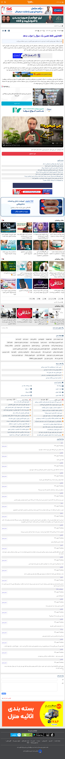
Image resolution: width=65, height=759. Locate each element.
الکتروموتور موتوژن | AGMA (35, 358)
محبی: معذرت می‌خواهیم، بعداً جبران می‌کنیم (51, 367)
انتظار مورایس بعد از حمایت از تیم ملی (52, 370)
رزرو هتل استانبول (36, 346)
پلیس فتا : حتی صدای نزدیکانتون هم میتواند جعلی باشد (50, 170)
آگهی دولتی (8, 741)
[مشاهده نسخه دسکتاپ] (2, 2)
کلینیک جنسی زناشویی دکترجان (20, 349)
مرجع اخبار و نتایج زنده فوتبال (21, 342)
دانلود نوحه (13, 352)
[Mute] (37, 104)
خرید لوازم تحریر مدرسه (17, 355)
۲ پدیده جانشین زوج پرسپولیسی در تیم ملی (51, 375)
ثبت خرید (17, 103)
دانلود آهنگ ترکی (41, 355)
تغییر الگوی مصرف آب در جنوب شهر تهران (52, 416)
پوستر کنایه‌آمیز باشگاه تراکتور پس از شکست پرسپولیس (48, 418)
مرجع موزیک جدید (34, 342)
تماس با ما (33, 741)
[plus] (9, 30)
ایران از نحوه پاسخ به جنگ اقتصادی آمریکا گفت (50, 405)
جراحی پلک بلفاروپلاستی (57, 349)
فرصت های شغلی (25, 741)
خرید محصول (32, 154)
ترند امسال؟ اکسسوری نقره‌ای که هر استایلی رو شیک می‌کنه (49, 172)
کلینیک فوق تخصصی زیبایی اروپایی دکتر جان (39, 349)
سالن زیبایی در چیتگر (36, 352)
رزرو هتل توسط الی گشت (57, 346)
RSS (28, 743)
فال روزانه (28, 392)
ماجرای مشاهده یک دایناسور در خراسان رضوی (18, 429)
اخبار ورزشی (44, 741)
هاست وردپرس (5, 352)
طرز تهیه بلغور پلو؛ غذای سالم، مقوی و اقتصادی (18, 405)
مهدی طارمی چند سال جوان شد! (54, 372)
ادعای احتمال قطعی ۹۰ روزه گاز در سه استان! (19, 435)
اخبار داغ (43, 399)
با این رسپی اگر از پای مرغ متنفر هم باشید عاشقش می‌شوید (48, 402)
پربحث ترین (9, 399)
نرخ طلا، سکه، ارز (26, 386)
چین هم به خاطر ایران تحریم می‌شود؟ (53, 413)
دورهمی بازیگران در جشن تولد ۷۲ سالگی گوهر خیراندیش (16, 416)
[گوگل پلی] (38, 735)
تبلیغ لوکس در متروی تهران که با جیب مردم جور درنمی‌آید (48, 421)
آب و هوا (27, 389)
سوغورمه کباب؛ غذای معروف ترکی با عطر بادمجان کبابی (17, 407)
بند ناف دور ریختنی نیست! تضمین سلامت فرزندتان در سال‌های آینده (47, 178)
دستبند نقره (25, 339)
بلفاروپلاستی (41, 339)
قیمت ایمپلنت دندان (58, 339)
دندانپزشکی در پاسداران (23, 352)
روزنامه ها (59, 386)
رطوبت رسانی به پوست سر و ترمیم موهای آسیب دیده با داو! (49, 174)
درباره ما (38, 741)
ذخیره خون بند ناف (47, 352)
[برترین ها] (30, 2)
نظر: (62, 683)
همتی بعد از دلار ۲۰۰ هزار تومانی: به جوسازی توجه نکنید (16, 410)
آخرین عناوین (58, 399)
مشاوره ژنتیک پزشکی (58, 352)
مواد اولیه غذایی (45, 346)
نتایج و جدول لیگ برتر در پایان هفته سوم (52, 427)
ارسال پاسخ (4, 446)
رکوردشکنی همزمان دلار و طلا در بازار (21, 413)
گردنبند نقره (18, 339)
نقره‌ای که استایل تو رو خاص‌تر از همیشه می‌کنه (52, 168)
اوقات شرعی (58, 395)
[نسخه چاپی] (3, 30)
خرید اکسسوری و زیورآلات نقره (56, 342)
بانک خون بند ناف (59, 358)
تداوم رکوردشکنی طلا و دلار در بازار (21, 402)
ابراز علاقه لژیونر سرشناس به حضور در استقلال (19, 424)
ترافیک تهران (58, 392)
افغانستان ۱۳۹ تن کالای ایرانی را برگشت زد (19, 427)
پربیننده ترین (25, 399)
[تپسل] (2, 86)
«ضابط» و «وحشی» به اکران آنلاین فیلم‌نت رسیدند (18, 421)
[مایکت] (15, 735)
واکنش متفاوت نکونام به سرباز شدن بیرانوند (52, 410)
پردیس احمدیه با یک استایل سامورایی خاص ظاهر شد (49, 435)
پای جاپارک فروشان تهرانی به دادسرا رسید (52, 424)
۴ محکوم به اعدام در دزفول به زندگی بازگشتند (52, 408)
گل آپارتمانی (17, 346)
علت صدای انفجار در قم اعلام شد (54, 429)
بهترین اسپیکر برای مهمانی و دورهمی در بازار (53, 164)
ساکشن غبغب (33, 339)
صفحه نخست (57, 741)
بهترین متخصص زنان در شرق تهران (55, 355)
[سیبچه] (49, 735)
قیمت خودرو (58, 389)
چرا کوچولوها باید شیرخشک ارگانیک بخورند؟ (53, 180)
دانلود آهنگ (10, 342)
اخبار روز (51, 741)
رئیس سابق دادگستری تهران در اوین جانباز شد (19, 418)
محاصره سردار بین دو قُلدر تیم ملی (53, 378)
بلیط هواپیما (49, 339)
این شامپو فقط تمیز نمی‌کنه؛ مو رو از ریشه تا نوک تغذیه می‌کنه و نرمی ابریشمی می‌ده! (44, 176)
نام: (62, 680)
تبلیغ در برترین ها (16, 741)
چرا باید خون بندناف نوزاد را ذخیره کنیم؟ (54, 166)
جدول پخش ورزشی (25, 395)
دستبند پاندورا (44, 342)
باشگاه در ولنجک (9, 346)
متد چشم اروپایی (26, 346)
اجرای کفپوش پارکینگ (30, 355)
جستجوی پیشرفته (34, 743)
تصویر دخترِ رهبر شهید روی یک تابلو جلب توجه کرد (50, 432)
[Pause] (35, 104)
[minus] (5, 30)
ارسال (3, 693)
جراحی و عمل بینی (48, 358)
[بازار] (27, 735)
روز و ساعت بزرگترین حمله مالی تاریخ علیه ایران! (18, 432)
